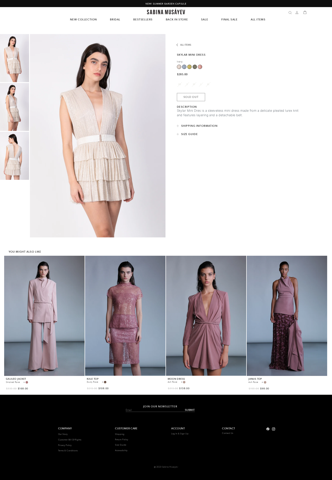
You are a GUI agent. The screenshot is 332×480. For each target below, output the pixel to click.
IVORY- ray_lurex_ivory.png (179, 67)
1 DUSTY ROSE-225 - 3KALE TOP (105, 382)
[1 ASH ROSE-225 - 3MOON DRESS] (184, 382)
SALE (204, 19)
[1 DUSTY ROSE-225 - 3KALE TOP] (105, 382)
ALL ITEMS (258, 19)
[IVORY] (184, 68)
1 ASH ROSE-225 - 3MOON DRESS (184, 382)
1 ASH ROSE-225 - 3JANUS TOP (265, 382)
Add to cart (44, 373)
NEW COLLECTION (83, 19)
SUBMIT (190, 410)
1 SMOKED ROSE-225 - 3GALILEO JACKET (27, 382)
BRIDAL (115, 19)
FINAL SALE (229, 19)
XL (208, 84)
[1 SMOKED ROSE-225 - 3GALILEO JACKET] (27, 382)
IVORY (184, 67)
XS (179, 84)
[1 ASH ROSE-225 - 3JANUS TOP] (265, 382)
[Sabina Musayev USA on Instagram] (268, 428)
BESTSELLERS (143, 19)
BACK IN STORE (177, 19)
